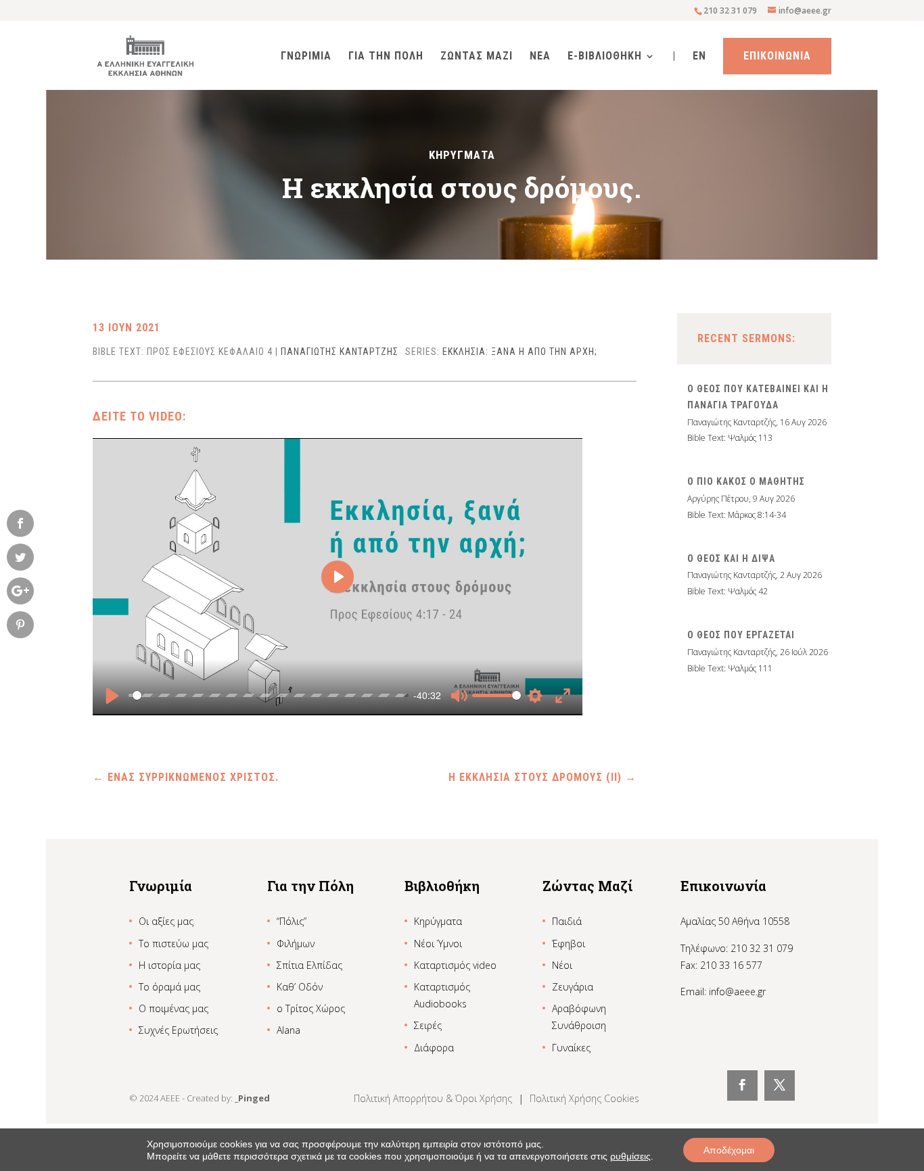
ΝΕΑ (540, 56)
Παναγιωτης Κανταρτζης (339, 351)
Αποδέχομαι (728, 1150)
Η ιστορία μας (169, 965)
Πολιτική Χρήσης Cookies (584, 1098)
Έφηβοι (568, 943)
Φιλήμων (296, 943)
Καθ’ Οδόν (300, 986)
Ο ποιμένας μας (173, 1008)
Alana (288, 1030)
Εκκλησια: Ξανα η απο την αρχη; (519, 351)
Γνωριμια (306, 56)
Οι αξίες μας (166, 921)
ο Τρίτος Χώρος (311, 1008)
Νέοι (562, 965)
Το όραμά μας (169, 986)
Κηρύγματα (438, 921)
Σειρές (428, 1025)
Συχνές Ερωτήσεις (178, 1030)
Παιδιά (567, 921)
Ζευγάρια (572, 986)
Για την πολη (385, 56)
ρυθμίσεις (630, 1156)
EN (699, 56)
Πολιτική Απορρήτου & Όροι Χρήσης (434, 1098)
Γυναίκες (571, 1047)
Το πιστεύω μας (173, 943)
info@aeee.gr (737, 991)
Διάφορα (434, 1047)
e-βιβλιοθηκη (605, 56)
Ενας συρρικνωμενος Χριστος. (186, 777)
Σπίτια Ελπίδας (309, 965)
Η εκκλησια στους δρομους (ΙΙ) (542, 777)
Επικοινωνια (777, 55)
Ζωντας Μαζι (476, 56)
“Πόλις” (291, 921)
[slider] (268, 695)
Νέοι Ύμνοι (438, 943)
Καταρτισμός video (455, 965)
